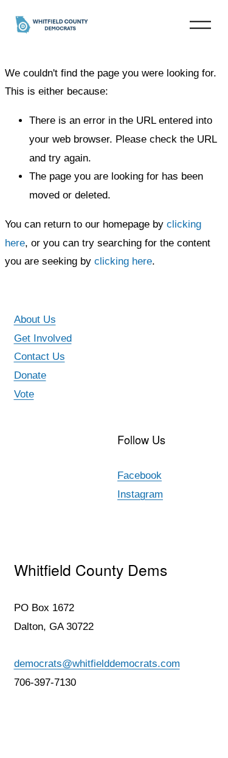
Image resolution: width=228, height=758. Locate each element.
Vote (24, 394)
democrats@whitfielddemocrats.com (97, 663)
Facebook (139, 475)
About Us (35, 319)
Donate (30, 375)
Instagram (140, 494)
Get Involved (43, 338)
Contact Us (39, 356)
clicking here (123, 261)
